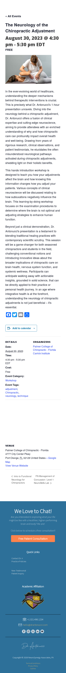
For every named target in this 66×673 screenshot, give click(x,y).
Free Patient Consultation (33, 538)
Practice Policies (19, 561)
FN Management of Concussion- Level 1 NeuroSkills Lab (44, 479)
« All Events (13, 16)
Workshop (10, 380)
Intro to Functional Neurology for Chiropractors (21, 479)
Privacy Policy (33, 666)
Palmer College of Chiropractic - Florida (44, 348)
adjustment (11, 389)
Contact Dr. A (17, 558)
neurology (10, 396)
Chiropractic (12, 392)
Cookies (33, 668)
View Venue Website (16, 465)
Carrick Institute (41, 353)
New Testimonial (19, 570)
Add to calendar (21, 328)
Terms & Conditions (33, 663)
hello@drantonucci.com (35, 624)
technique (22, 396)
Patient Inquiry (18, 573)
